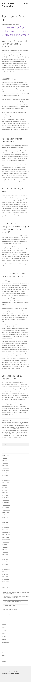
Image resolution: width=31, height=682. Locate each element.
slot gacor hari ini (6, 614)
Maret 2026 (5, 465)
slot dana (4, 636)
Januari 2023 (6, 559)
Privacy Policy (5, 673)
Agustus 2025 (6, 482)
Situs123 (4, 630)
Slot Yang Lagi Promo (19, 435)
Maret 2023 (5, 554)
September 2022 (6, 569)
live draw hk (4, 621)
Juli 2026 (5, 458)
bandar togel (4, 617)
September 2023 (6, 539)
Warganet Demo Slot (16, 437)
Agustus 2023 (6, 542)
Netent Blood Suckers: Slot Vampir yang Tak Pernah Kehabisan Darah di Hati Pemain (14, 608)
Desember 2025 (6, 473)
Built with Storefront (14, 673)
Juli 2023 (5, 544)
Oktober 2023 (6, 537)
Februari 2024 (6, 527)
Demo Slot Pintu (12, 430)
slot (2, 652)
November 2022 (6, 564)
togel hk (3, 627)
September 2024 (6, 510)
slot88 (3, 655)
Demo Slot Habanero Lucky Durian (9, 427)
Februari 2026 (6, 468)
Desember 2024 (6, 502)
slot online (4, 645)
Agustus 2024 (6, 512)
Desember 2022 (6, 562)
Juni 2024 (5, 517)
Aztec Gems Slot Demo (7, 423)
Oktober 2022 (6, 566)
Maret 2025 (5, 495)
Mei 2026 (5, 460)
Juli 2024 (5, 515)
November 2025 (6, 475)
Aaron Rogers (16, 24)
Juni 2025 (5, 487)
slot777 (3, 658)
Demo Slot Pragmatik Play (22, 430)
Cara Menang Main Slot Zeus (18, 423)
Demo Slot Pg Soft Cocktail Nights (14, 428)
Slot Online (8, 420)
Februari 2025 (6, 497)
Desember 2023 (6, 532)
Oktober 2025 (6, 477)
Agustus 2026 (6, 455)
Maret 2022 (5, 576)
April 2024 (5, 522)
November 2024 (6, 505)
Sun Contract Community (8, 5)
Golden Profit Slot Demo (17, 432)
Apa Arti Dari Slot (18, 422)
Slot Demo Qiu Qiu (13, 433)
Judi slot (4, 661)
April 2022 (5, 574)
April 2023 (5, 552)
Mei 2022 (5, 571)
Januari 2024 (6, 529)
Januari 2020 (6, 581)
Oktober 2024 (6, 507)
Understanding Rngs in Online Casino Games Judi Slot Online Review (15, 31)
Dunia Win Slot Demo (6, 432)
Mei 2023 (5, 549)
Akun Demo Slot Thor (9, 422)
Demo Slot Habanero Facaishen (21, 425)
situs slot (4, 648)
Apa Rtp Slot (25, 422)
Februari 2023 (6, 557)
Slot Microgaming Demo (23, 433)
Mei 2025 (5, 490)
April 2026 (5, 463)
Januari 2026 (6, 470)
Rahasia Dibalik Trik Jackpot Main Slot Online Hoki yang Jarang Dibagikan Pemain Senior (15, 596)
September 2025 (6, 480)
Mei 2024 (5, 520)
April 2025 (5, 492)
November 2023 (6, 534)
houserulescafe (5, 642)
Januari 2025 (6, 500)
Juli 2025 (5, 485)
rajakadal (4, 624)
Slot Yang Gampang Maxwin (8, 435)
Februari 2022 (6, 579)
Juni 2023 (5, 547)
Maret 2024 (5, 524)
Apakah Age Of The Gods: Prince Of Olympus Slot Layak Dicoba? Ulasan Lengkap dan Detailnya (15, 600)
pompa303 (4, 639)
